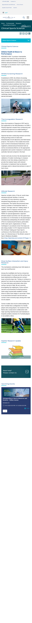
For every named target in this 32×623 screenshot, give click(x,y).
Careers (15, 7)
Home (3, 23)
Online (27, 408)
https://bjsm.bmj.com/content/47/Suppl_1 (17, 238)
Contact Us (13, 1)
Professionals (10, 23)
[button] (24, 17)
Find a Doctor (20, 4)
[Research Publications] (16, 351)
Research (18, 23)
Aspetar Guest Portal (7, 7)
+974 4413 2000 (5, 1)
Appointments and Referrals (8, 4)
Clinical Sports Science (9, 40)
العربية (6, 12)
